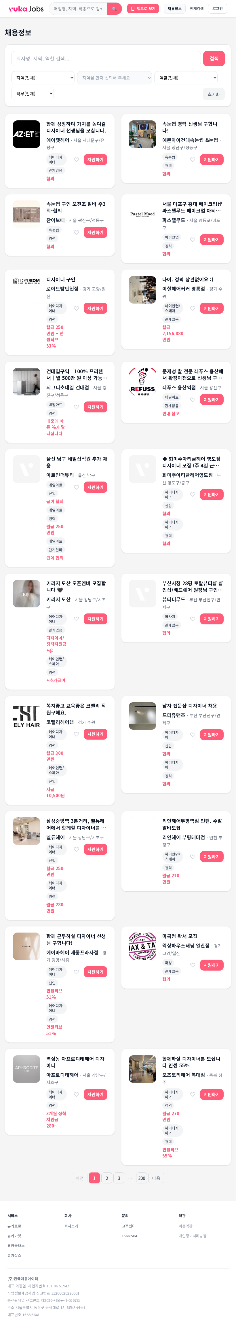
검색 (214, 58)
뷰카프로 (14, 1226)
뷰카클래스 (16, 1245)
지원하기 (95, 159)
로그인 (217, 8)
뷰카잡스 (14, 1255)
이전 (80, 1178)
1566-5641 (130, 1235)
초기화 (214, 94)
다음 (156, 1178)
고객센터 (129, 1226)
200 (141, 1178)
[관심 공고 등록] (76, 159)
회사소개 (71, 1226)
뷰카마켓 (14, 1235)
